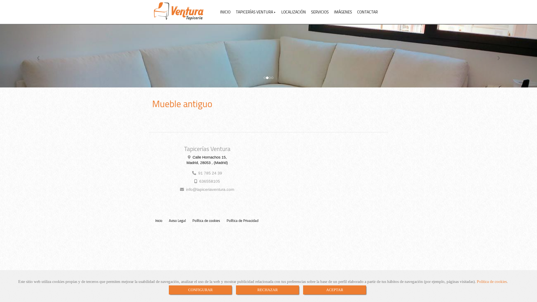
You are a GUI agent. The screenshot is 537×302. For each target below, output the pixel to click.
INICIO (225, 12)
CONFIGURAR (200, 290)
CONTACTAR (367, 12)
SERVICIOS (320, 12)
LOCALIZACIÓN (293, 12)
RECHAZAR (267, 290)
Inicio (158, 220)
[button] (40, 56)
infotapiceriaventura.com (210, 189)
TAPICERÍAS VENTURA (255, 12)
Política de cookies (492, 281)
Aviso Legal (177, 220)
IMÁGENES (343, 12)
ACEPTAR (334, 290)
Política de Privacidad (242, 220)
